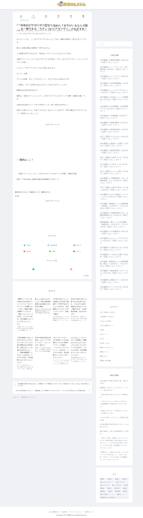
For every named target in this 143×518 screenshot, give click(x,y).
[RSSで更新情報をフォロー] (71, 269)
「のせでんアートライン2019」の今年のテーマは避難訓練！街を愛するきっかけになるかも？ (114, 404)
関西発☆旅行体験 (105, 360)
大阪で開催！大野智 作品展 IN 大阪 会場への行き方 (114, 382)
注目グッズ (103, 334)
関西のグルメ (46, 192)
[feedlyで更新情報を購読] (33, 269)
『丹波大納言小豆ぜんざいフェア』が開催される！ (114, 396)
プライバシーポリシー (76, 512)
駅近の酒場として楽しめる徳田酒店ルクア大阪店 (114, 432)
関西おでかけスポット (23, 192)
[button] (83, 17)
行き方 (102, 338)
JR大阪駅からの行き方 (107, 316)
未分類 (102, 330)
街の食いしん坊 (104, 343)
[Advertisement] (52, 139)
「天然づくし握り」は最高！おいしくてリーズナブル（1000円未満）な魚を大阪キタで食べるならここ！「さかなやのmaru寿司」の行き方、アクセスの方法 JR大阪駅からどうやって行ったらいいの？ (114, 443)
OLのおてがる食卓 (105, 321)
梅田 (18, 196)
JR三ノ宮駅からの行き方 (107, 312)
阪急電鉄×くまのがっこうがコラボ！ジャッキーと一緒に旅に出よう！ (114, 389)
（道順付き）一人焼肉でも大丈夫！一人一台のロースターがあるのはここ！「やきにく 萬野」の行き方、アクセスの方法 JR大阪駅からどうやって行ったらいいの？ (114, 455)
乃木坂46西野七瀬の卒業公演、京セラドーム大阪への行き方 (114, 425)
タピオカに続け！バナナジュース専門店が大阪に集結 (114, 419)
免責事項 (64, 512)
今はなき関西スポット (107, 325)
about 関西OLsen (54, 512)
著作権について (89, 512)
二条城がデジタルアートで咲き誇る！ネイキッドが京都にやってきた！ (114, 412)
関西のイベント (36, 192)
